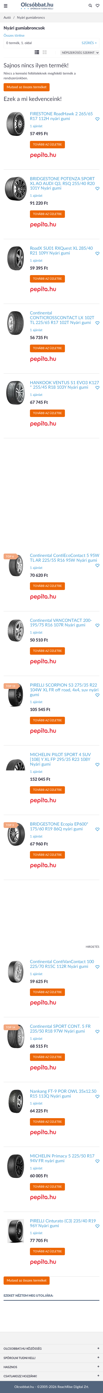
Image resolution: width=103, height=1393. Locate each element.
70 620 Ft (39, 575)
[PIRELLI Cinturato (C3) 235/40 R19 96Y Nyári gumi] (16, 1230)
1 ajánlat (36, 126)
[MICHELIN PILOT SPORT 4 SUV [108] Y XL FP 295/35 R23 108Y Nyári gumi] (16, 764)
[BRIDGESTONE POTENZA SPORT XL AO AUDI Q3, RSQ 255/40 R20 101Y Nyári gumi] (16, 188)
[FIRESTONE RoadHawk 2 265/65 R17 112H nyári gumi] (16, 124)
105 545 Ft (40, 710)
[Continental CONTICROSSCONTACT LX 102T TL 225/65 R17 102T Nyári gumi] (16, 323)
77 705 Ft (39, 1241)
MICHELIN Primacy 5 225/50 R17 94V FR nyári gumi (62, 1158)
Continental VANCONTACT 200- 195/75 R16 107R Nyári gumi (61, 623)
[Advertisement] (51, 493)
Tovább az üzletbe (47, 144)
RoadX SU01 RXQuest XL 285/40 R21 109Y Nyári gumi (61, 250)
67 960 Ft (39, 844)
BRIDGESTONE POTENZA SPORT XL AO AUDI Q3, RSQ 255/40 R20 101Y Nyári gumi (62, 184)
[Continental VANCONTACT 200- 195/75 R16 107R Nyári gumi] (16, 630)
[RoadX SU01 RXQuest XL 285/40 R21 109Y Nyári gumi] (16, 258)
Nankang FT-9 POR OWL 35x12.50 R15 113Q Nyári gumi (63, 1093)
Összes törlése (14, 35)
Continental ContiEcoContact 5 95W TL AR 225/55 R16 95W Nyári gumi (64, 558)
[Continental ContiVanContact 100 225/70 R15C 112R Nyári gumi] (16, 971)
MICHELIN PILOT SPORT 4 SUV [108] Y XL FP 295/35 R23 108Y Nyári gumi (60, 760)
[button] (96, 6)
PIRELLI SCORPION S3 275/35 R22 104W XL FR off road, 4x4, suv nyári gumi (64, 690)
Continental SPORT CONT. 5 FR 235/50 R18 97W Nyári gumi (60, 1029)
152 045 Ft (40, 779)
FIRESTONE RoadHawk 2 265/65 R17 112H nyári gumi (61, 116)
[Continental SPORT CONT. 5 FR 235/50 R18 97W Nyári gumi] (16, 1036)
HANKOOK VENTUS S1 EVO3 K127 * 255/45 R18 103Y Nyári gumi (64, 385)
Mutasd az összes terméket (26, 87)
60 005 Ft (39, 1176)
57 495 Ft (39, 134)
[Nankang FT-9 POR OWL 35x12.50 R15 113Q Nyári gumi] (16, 1101)
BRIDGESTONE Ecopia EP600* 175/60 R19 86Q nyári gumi (59, 826)
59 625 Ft (39, 982)
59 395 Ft (39, 268)
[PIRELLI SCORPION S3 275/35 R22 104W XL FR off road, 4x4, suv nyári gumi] (16, 695)
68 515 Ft (39, 1046)
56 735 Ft (39, 338)
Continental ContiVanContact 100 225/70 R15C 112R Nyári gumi (62, 964)
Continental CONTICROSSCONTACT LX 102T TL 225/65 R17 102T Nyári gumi (62, 318)
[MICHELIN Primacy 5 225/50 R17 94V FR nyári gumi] (16, 1166)
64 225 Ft (39, 1111)
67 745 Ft (39, 402)
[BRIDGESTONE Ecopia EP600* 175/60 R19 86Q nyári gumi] (16, 834)
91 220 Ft (39, 203)
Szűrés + (89, 43)
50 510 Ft (39, 640)
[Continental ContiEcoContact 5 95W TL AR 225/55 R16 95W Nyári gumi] (16, 565)
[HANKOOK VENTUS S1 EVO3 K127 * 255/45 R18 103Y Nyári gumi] (16, 392)
